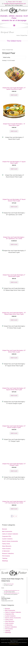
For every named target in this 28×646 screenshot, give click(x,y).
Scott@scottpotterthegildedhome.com (11, 590)
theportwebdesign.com (14, 643)
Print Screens (6, 556)
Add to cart (14, 95)
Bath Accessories (7, 531)
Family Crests (6, 543)
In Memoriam (6, 551)
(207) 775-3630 (10, 584)
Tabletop (4, 558)
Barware (4, 529)
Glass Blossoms (6, 546)
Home (18, 35)
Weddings (5, 561)
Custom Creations (7, 539)
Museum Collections (8, 553)
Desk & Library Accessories (10, 541)
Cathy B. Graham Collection (10, 534)
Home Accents (6, 548)
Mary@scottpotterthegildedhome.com (11, 593)
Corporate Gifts (6, 536)
